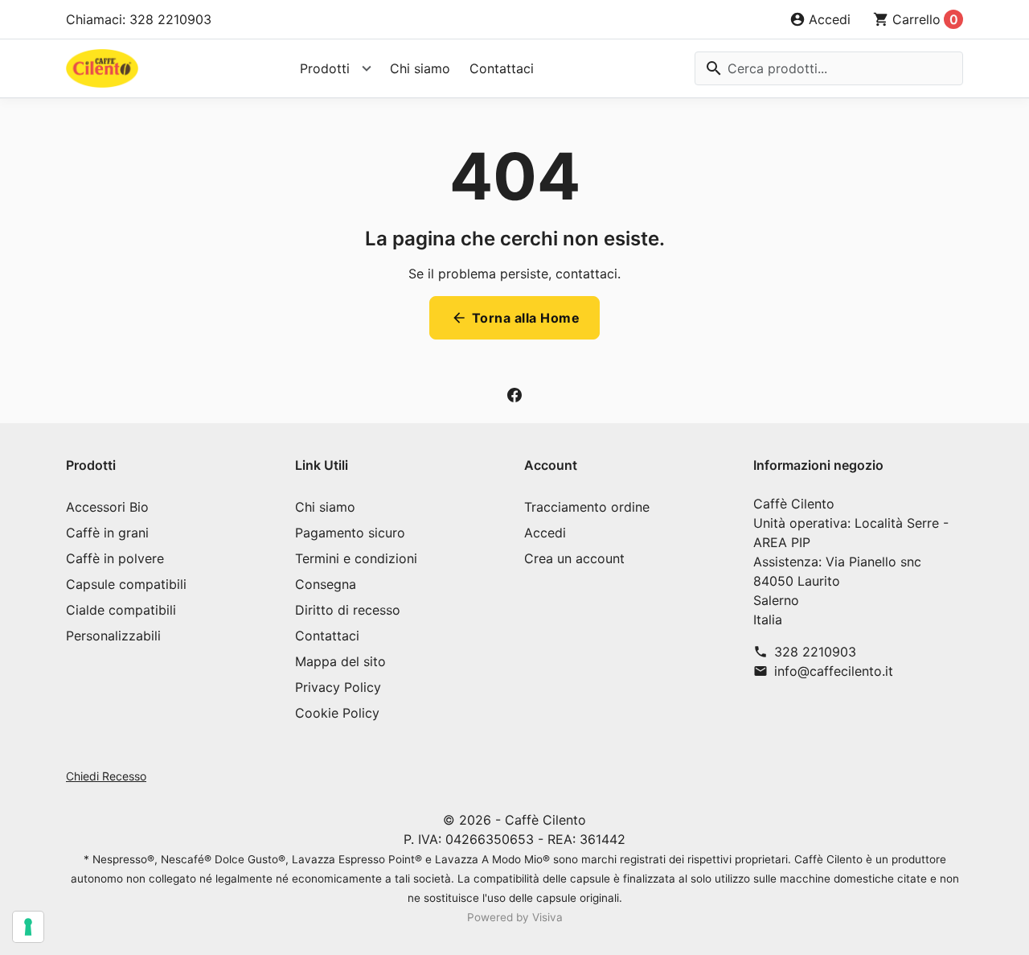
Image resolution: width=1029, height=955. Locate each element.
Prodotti (325, 68)
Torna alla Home (515, 318)
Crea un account (574, 558)
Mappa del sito (340, 661)
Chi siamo (420, 68)
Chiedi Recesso (106, 776)
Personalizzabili (113, 636)
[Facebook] (514, 394)
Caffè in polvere (115, 558)
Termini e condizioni (356, 558)
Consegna (325, 584)
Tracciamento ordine (587, 507)
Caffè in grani (107, 533)
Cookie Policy (337, 713)
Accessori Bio (107, 507)
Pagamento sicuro (350, 533)
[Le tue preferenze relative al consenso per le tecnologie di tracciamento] (28, 927)
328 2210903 (815, 652)
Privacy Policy (338, 687)
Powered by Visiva (515, 917)
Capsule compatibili (126, 584)
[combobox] (829, 68)
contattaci (586, 274)
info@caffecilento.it (833, 671)
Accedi (545, 533)
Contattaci (501, 68)
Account (550, 465)
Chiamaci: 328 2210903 (138, 19)
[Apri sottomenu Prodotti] (366, 68)
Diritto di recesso (347, 610)
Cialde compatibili (121, 610)
